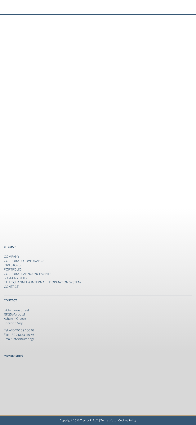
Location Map (13, 323)
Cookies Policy (127, 420)
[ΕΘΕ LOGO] (15, 365)
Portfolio (12, 269)
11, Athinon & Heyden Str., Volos (57, 92)
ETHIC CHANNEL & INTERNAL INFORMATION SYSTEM (42, 282)
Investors (12, 265)
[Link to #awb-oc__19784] (189, 7)
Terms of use (108, 420)
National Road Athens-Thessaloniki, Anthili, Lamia (57, 34)
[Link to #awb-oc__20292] (170, 7)
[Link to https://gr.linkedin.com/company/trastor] (5, 345)
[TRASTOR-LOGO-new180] (19, 3)
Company (11, 256)
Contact (11, 286)
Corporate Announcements (27, 273)
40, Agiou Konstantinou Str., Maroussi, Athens (57, 149)
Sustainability (16, 278)
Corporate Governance (24, 260)
